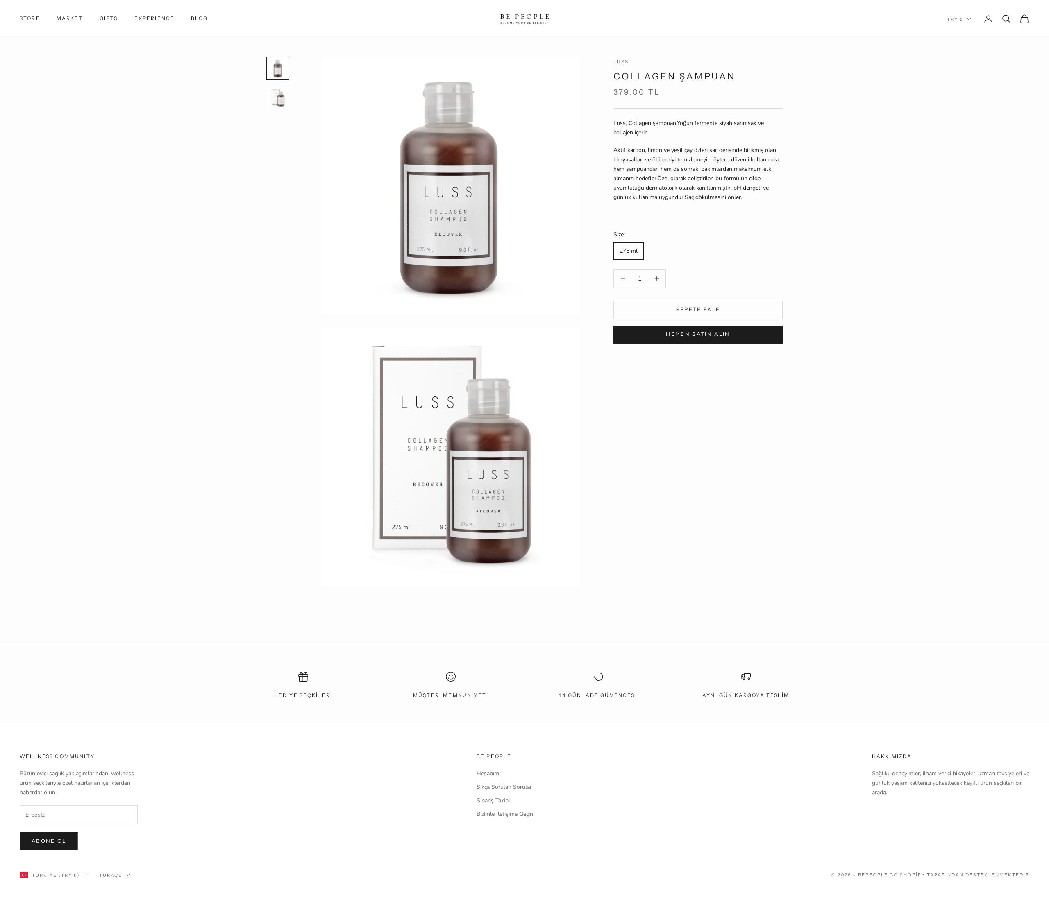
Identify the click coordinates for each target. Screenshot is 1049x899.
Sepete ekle (698, 309)
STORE (30, 18)
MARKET (70, 18)
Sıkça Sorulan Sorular (504, 787)
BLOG (199, 18)
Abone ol (49, 841)
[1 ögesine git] (277, 68)
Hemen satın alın (698, 334)
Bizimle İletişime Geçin (505, 814)
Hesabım (488, 773)
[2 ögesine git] (277, 97)
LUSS (621, 62)
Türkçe (110, 875)
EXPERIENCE (154, 18)
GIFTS (109, 18)
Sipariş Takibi (493, 800)
